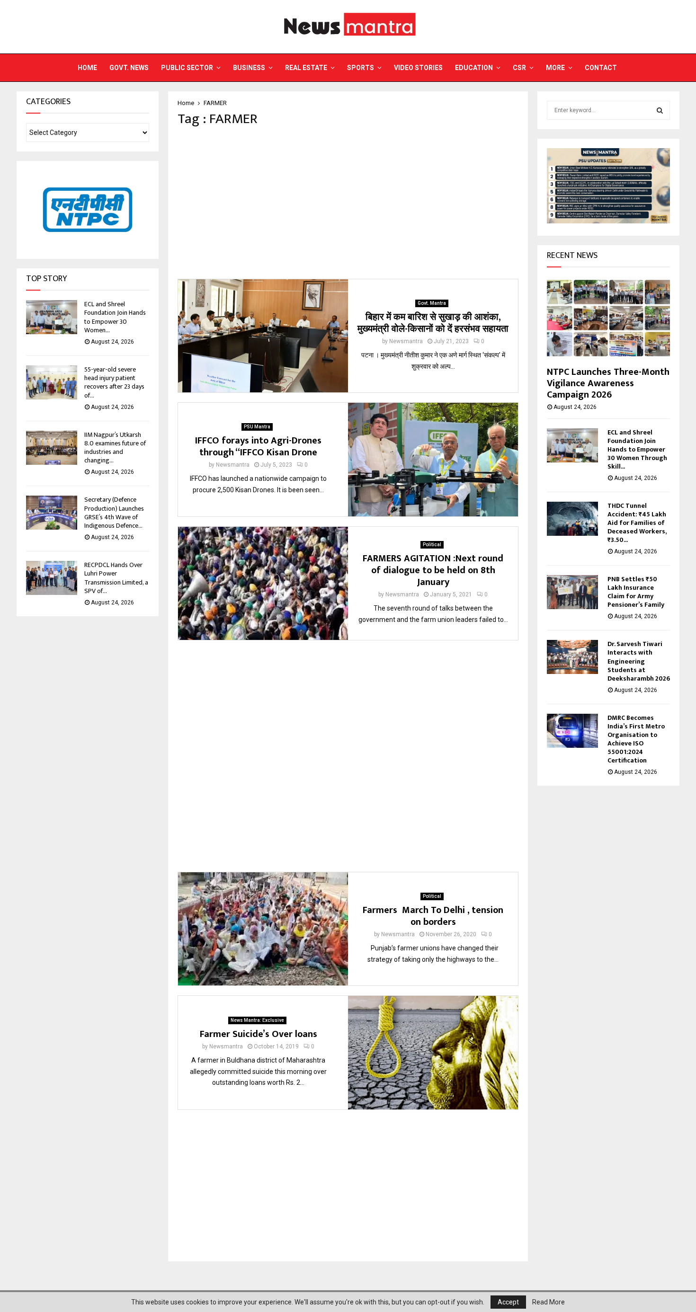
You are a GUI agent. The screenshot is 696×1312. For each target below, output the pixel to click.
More (555, 67)
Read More (548, 1302)
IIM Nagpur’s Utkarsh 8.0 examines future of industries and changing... (115, 447)
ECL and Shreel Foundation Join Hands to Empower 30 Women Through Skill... (637, 449)
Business (249, 67)
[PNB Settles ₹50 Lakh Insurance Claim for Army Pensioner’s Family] (572, 592)
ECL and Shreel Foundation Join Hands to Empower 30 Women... (115, 317)
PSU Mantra (257, 426)
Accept (508, 1302)
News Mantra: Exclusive (257, 1020)
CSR (519, 67)
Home (87, 67)
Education (474, 67)
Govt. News (129, 67)
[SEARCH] (660, 110)
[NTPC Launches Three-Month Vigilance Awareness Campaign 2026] (608, 318)
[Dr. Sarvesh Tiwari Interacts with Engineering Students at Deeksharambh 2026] (572, 657)
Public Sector (187, 67)
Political (432, 544)
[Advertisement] (348, 203)
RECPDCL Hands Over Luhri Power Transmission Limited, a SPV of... (116, 577)
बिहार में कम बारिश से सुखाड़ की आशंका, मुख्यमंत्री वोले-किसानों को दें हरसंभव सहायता (433, 323)
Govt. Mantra (432, 303)
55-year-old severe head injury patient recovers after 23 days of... (114, 382)
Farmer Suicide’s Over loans (258, 1034)
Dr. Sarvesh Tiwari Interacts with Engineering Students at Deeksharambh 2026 (638, 660)
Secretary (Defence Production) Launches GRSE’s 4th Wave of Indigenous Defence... (114, 512)
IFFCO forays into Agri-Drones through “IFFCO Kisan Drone (258, 447)
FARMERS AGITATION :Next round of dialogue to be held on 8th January (433, 570)
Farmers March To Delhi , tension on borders (433, 916)
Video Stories (418, 67)
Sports (360, 67)
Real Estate (306, 67)
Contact (601, 67)
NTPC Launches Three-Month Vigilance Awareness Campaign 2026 (608, 383)
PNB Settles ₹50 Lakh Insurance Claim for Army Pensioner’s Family (635, 592)
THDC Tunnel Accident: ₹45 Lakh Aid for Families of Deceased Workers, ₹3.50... (636, 522)
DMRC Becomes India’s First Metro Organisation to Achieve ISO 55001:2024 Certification (636, 739)
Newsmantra (406, 341)
